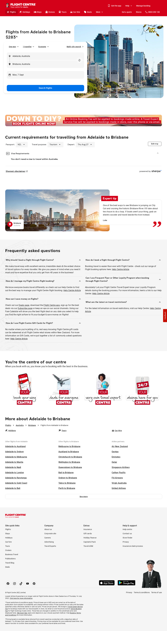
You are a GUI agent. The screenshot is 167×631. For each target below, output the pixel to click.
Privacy (126, 542)
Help (127, 6)
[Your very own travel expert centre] (103, 389)
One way (12, 47)
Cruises (51, 12)
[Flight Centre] (15, 516)
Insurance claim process (133, 546)
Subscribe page (25, 308)
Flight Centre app (52, 305)
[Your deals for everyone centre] (63, 389)
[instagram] (14, 583)
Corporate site (50, 533)
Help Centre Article (72, 290)
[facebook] (8, 583)
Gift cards (88, 533)
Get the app (116, 6)
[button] (83, 496)
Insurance (88, 529)
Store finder (127, 538)
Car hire (8, 542)
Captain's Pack (90, 542)
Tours (64, 12)
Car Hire (76, 12)
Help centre (127, 529)
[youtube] (27, 583)
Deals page (24, 305)
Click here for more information (21, 598)
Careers (47, 538)
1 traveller (27, 47)
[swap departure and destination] (79, 60)
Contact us (127, 533)
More (98, 12)
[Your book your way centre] (24, 389)
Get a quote (127, 12)
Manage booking (143, 6)
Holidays (26, 12)
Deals (89, 12)
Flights (13, 12)
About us (48, 529)
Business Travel (11, 554)
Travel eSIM (88, 546)
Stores (138, 12)
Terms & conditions (142, 592)
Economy (42, 47)
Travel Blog (9, 563)
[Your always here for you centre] (142, 389)
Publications (10, 559)
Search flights (45, 88)
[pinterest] (34, 583)
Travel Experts (50, 546)
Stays (39, 12)
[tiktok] (21, 583)
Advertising (49, 542)
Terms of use (156, 592)
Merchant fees (22, 613)
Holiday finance (90, 538)
